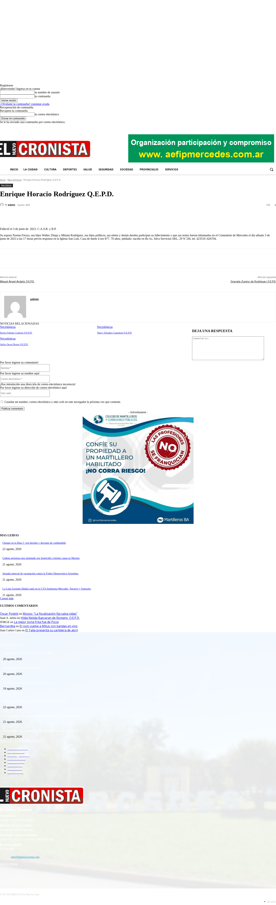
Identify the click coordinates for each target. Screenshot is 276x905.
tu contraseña (42, 96)
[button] (271, 169)
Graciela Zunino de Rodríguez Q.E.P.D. (253, 281)
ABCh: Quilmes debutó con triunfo (21, 667)
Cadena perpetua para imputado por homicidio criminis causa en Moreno (41, 558)
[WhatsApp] (75, 214)
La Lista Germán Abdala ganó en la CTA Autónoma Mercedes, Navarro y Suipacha (46, 588)
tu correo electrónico (47, 114)
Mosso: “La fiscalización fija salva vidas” (50, 614)
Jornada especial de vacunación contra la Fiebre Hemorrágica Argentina (40, 573)
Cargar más (7, 598)
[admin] (2, 205)
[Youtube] (274, 126)
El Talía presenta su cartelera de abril (51, 630)
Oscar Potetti (9, 614)
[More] (88, 215)
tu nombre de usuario (47, 92)
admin (11, 204)
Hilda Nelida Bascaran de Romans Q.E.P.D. (50, 618)
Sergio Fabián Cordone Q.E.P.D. (16, 332)
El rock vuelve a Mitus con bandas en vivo (49, 626)
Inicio (3, 179)
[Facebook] (258, 126)
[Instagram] (263, 126)
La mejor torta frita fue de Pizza (36, 622)
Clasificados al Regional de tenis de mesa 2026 (28, 653)
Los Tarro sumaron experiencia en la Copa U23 (28, 682)
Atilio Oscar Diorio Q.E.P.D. (14, 344)
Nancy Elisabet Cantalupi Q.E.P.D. (114, 332)
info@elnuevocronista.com (25, 857)
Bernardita (7, 626)
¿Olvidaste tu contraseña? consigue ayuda (24, 104)
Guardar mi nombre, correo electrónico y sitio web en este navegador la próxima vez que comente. (63, 401)
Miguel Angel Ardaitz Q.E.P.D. (17, 281)
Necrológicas (15, 179)
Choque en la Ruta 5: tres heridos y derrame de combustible (34, 543)
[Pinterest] (61, 214)
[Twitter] (268, 126)
